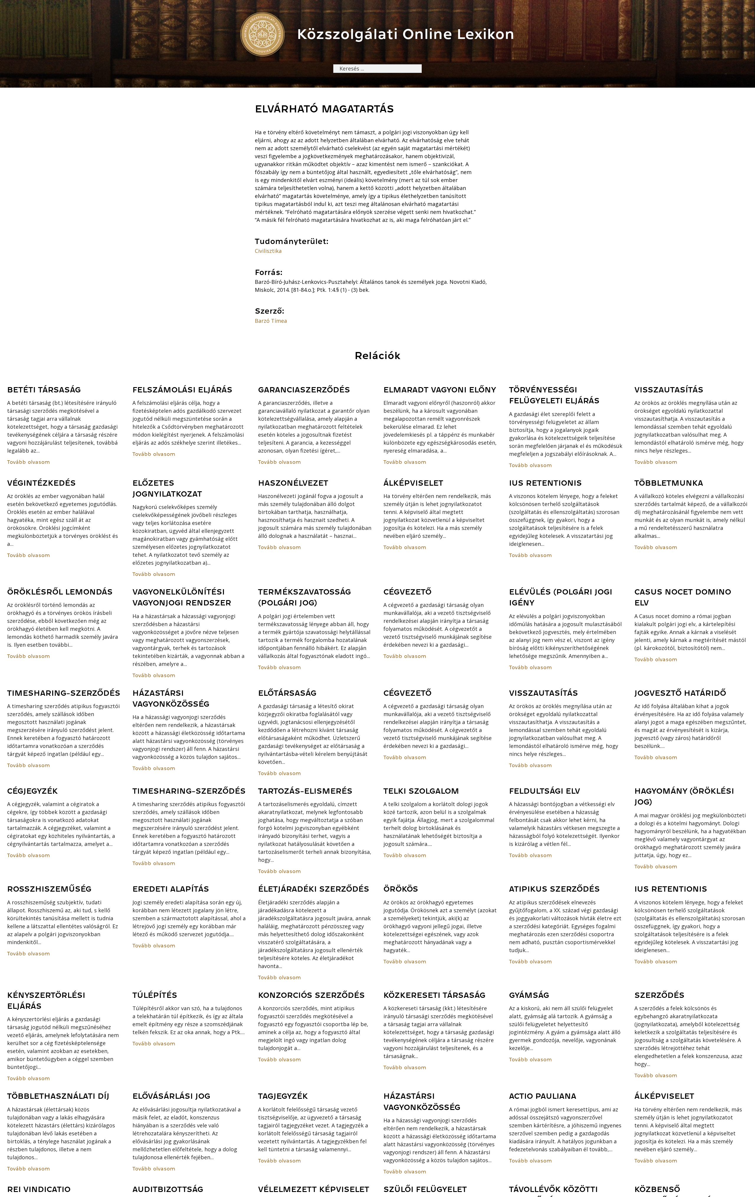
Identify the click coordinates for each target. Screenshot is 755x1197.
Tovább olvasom (28, 462)
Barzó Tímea (271, 320)
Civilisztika (268, 250)
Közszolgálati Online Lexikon (406, 34)
